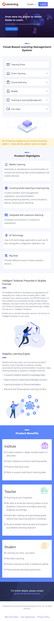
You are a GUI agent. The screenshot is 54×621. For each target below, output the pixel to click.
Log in (43, 4)
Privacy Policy (43, 616)
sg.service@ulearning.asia (27, 593)
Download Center (12, 29)
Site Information (12, 616)
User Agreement (28, 616)
